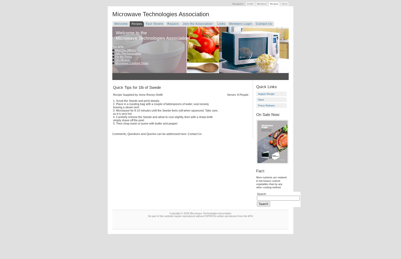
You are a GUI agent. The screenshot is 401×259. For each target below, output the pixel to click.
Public (250, 4)
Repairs (173, 24)
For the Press (123, 56)
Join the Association (198, 24)
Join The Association (128, 53)
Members (262, 4)
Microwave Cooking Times (132, 63)
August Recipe (266, 94)
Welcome (121, 24)
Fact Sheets (154, 24)
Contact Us (264, 24)
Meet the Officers (125, 50)
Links (221, 24)
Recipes (274, 4)
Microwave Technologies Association (160, 14)
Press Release (266, 105)
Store (285, 4)
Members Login (240, 24)
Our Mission (122, 60)
